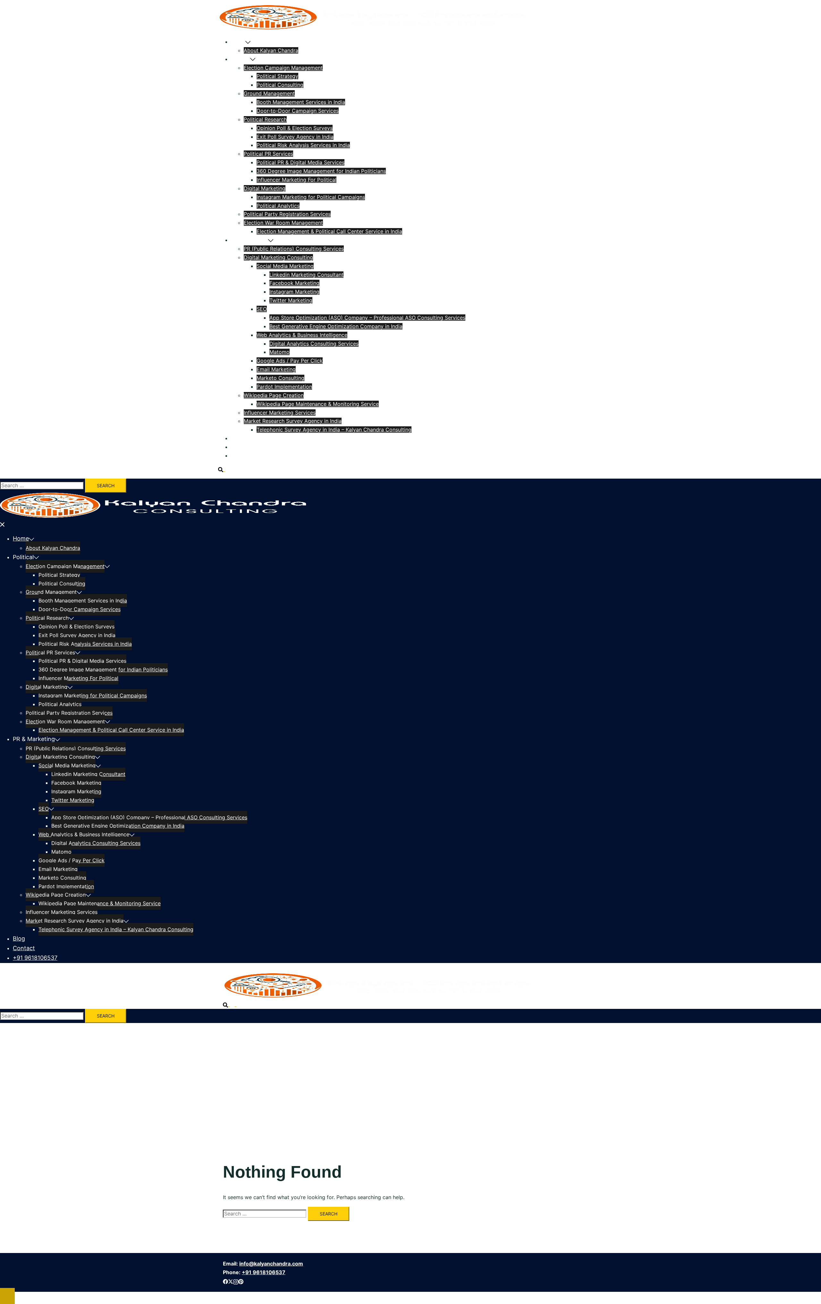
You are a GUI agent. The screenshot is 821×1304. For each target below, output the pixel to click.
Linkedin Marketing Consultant (306, 274)
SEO (262, 309)
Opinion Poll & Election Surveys (295, 128)
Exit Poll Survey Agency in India (295, 136)
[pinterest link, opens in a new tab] (240, 1281)
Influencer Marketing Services (280, 412)
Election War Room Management (283, 222)
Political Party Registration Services (287, 214)
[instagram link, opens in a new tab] (235, 1281)
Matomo (279, 352)
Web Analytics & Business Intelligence (302, 335)
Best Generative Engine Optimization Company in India (335, 326)
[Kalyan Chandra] (371, 28)
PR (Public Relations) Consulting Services (294, 248)
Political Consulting (280, 84)
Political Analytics (278, 205)
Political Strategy (277, 76)
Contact (240, 447)
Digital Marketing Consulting (278, 257)
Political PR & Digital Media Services (300, 162)
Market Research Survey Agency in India (293, 421)
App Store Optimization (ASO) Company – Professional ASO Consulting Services (367, 317)
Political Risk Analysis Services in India (303, 145)
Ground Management (269, 93)
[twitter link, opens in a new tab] (230, 1281)
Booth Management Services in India (301, 102)
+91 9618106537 (251, 455)
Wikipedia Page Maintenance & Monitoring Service (318, 404)
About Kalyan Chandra (271, 50)
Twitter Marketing (290, 300)
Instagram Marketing (294, 291)
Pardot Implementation (284, 386)
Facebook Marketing (294, 283)
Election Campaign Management (283, 67)
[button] (224, 469)
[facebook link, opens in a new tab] (225, 1281)
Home (238, 41)
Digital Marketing (264, 188)
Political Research (265, 119)
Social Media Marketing (285, 266)
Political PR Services (268, 153)
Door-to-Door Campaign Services (298, 110)
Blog (236, 438)
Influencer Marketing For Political (296, 179)
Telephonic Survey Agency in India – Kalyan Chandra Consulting (334, 429)
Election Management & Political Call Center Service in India (329, 231)
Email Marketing (276, 369)
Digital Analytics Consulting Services (314, 343)
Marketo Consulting (280, 378)
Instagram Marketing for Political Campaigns (311, 197)
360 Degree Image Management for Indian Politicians (321, 171)
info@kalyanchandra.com (271, 1263)
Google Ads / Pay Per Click (290, 360)
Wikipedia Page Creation (274, 395)
